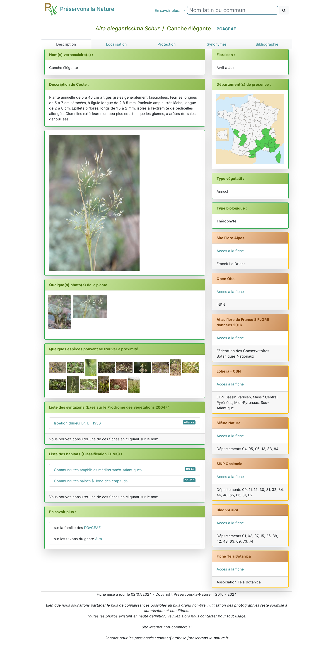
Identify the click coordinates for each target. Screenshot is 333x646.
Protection (167, 44)
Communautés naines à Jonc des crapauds (124, 480)
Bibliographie (267, 44)
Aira (98, 538)
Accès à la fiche (230, 251)
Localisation (116, 44)
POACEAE (226, 29)
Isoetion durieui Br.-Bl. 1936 (124, 423)
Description (66, 44)
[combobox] (232, 10)
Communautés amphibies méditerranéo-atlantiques (124, 469)
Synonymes (217, 44)
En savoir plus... (169, 10)
